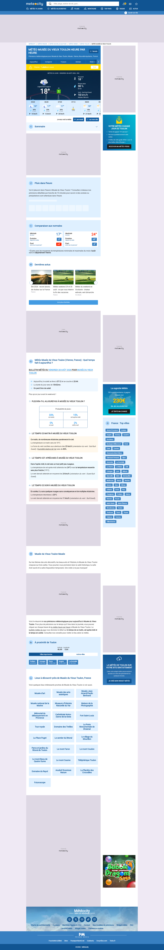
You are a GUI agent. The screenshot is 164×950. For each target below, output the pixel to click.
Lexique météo (66, 928)
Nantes (127, 480)
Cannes (116, 448)
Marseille (110, 476)
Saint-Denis (110, 503)
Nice (116, 485)
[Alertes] (124, 4)
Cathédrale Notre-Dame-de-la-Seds (63, 715)
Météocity (32, 44)
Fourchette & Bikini (55, 941)
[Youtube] (82, 920)
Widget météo (121, 925)
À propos (56, 925)
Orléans (109, 489)
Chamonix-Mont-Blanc (114, 453)
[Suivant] (99, 62)
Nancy (119, 480)
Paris (117, 489)
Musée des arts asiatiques (63, 693)
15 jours (63, 62)
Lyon (117, 471)
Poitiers (119, 494)
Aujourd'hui (33, 62)
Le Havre (110, 467)
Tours (118, 512)
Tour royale (40, 727)
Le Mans (119, 467)
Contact (87, 925)
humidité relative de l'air (47, 449)
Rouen (117, 499)
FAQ (131, 925)
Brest (126, 444)
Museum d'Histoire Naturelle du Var (63, 704)
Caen (108, 448)
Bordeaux (110, 439)
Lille (126, 467)
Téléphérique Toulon (87, 760)
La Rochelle (120, 462)
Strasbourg (110, 508)
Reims (128, 494)
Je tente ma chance (119, 411)
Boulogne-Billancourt (114, 444)
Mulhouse (110, 480)
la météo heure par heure (60, 627)
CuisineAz (90, 941)
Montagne (92, 9)
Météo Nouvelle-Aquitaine (57, 44)
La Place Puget (40, 738)
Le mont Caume (63, 760)
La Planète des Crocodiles (87, 771)
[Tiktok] (88, 920)
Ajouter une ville (133, 12)
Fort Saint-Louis (87, 715)
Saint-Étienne (122, 503)
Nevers (109, 485)
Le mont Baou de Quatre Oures (39, 760)
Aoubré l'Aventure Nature (63, 771)
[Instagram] (94, 920)
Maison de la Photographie (87, 704)
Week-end (93, 62)
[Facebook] (69, 920)
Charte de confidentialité (40, 925)
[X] (76, 920)
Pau (123, 489)
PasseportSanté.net (77, 941)
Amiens (123, 430)
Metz (118, 476)
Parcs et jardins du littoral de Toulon (40, 749)
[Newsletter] (130, 4)
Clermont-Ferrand (113, 458)
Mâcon (125, 471)
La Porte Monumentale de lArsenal (87, 726)
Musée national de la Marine (40, 704)
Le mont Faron (63, 749)
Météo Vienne (73, 44)
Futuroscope (39, 782)
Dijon (124, 458)
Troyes (126, 512)
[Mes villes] (136, 4)
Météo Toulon (84, 44)
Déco (66, 941)
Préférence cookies (95, 928)
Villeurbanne (111, 521)
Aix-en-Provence (112, 430)
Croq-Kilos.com (102, 941)
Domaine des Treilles (63, 727)
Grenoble (110, 462)
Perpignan (110, 494)
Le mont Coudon (87, 749)
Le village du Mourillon (86, 738)
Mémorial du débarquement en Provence (40, 715)
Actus (135, 9)
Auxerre (126, 435)
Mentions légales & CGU (71, 925)
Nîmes (123, 485)
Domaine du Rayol (40, 771)
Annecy (117, 435)
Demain (78, 62)
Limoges (110, 471)
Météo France (42, 44)
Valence (109, 517)
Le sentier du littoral (63, 738)
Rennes (109, 499)
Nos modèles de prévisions (103, 925)
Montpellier (127, 476)
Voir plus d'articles (63, 302)
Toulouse (110, 512)
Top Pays (107, 9)
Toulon (120, 508)
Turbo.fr (112, 941)
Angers (109, 435)
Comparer (48, 62)
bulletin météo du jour (37, 630)
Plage (76, 9)
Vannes (118, 517)
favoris (94, 51)
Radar (122, 9)
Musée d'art (40, 693)
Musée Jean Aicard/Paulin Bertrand (87, 693)
